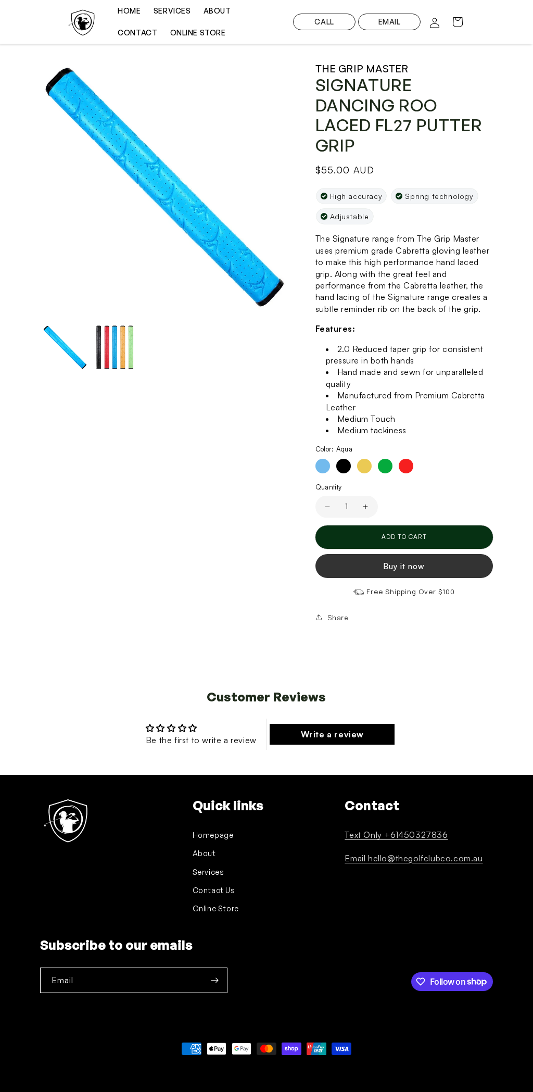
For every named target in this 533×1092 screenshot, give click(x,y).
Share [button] (338, 617)
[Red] (406, 466)
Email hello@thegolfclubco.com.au (414, 858)
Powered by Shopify (142, 1068)
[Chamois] (364, 466)
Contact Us (214, 890)
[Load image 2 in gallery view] (115, 347)
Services (208, 872)
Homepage (213, 835)
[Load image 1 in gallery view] (65, 347)
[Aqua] (322, 466)
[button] (457, 21)
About (204, 853)
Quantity (328, 487)
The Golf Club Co (88, 1068)
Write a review (332, 734)
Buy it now (404, 566)
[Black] (343, 466)
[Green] (385, 466)
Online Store (216, 908)
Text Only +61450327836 (396, 835)
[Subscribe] (215, 980)
